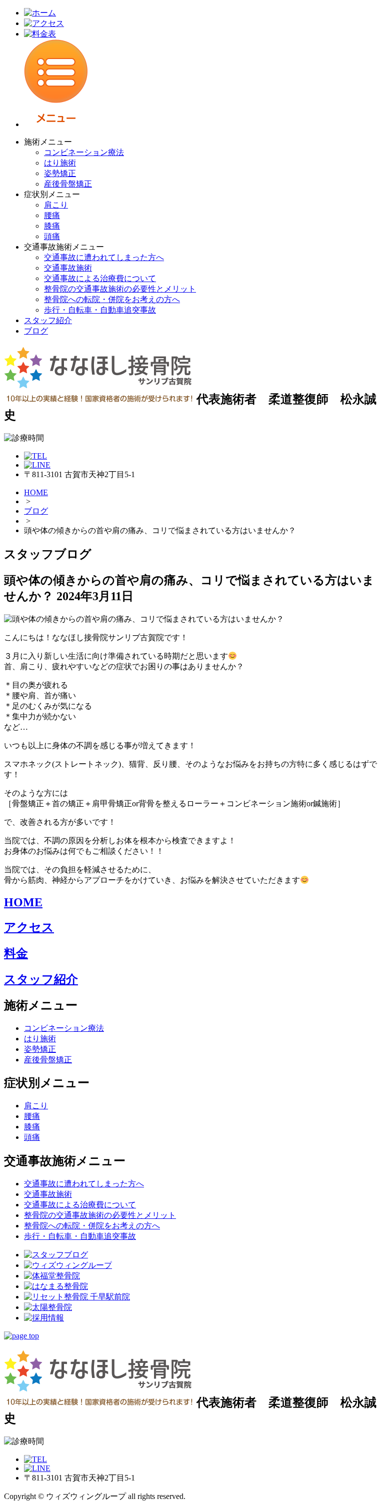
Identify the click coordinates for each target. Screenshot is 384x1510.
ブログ (36, 331)
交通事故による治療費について (100, 278)
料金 (16, 953)
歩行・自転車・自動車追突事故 (100, 310)
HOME (36, 492)
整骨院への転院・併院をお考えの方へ (112, 299)
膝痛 (52, 226)
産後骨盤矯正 (68, 184)
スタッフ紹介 (48, 320)
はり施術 (60, 163)
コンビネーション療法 (84, 152)
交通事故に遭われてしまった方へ (104, 257)
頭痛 (52, 236)
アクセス (29, 927)
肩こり (56, 205)
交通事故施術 (68, 268)
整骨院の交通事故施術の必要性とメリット (120, 289)
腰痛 (52, 215)
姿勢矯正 (60, 173)
